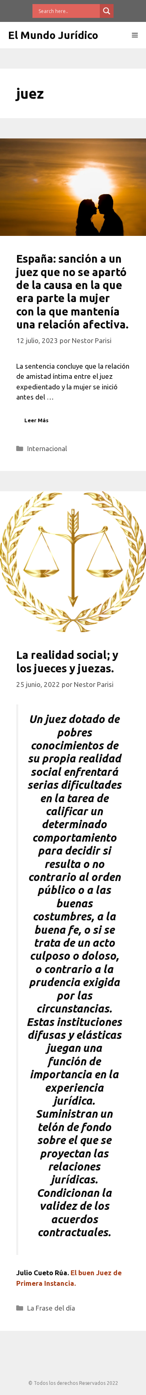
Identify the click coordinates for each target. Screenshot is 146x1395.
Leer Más (36, 420)
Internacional (47, 448)
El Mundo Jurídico (53, 35)
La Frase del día (51, 1308)
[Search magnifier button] (107, 11)
